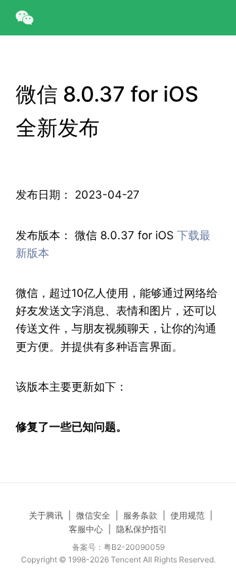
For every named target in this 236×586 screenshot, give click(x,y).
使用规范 (187, 515)
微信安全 (93, 515)
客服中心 (86, 529)
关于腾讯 (46, 515)
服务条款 (140, 515)
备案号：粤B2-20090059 (118, 547)
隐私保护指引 (141, 529)
